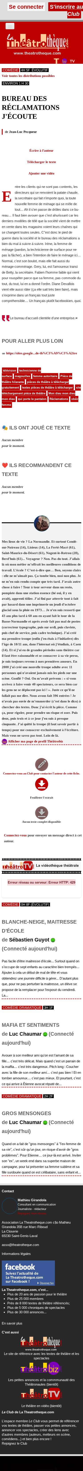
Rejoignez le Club (14, 1443)
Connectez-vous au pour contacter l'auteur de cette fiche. (41, 773)
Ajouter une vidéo (41, 173)
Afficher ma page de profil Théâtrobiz (35, 741)
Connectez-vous (15, 835)
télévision (9, 370)
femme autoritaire (45, 376)
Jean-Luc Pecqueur (23, 132)
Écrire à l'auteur (41, 150)
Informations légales (16, 1254)
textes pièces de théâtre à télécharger (47, 387)
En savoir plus (12, 1323)
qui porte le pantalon (32, 399)
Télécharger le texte (41, 162)
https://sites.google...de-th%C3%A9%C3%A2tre (41, 353)
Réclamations (59, 399)
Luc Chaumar (25, 1034)
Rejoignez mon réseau (32, 1213)
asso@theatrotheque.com (20, 1245)
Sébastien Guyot (29, 940)
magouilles (22, 376)
